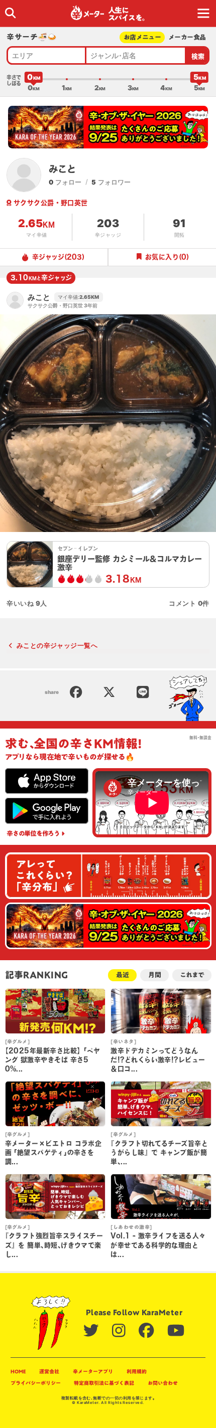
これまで (191, 975)
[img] (10, 13)
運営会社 (49, 1371)
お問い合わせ (163, 1382)
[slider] (33, 79)
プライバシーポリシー (36, 1382)
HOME (18, 1371)
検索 (198, 56)
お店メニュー (142, 37)
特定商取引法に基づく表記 (104, 1382)
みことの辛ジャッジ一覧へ (57, 645)
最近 (122, 975)
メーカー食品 (186, 37)
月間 (154, 975)
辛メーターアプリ (93, 1371)
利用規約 (137, 1371)
